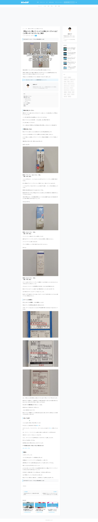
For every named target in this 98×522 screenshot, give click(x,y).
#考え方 (68, 94)
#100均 (65, 77)
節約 (35, 35)
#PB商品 (69, 77)
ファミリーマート (28, 100)
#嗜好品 (65, 92)
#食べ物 (65, 96)
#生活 (73, 92)
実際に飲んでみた (27, 97)
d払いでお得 (26, 104)
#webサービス (72, 79)
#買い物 (73, 94)
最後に (25, 105)
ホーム (24, 28)
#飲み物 (69, 96)
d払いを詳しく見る (26, 448)
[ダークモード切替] (76, 2)
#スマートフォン (66, 85)
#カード (65, 83)
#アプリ (72, 81)
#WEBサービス (66, 79)
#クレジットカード (71, 83)
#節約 (65, 94)
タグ (47, 2)
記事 (38, 2)
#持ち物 (69, 92)
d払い (37, 425)
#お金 (68, 81)
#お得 (65, 81)
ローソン (26, 101)
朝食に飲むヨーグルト (28, 96)
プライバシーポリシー (59, 2)
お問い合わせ (51, 2)
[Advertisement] (49, 16)
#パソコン (72, 85)
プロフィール (42, 2)
